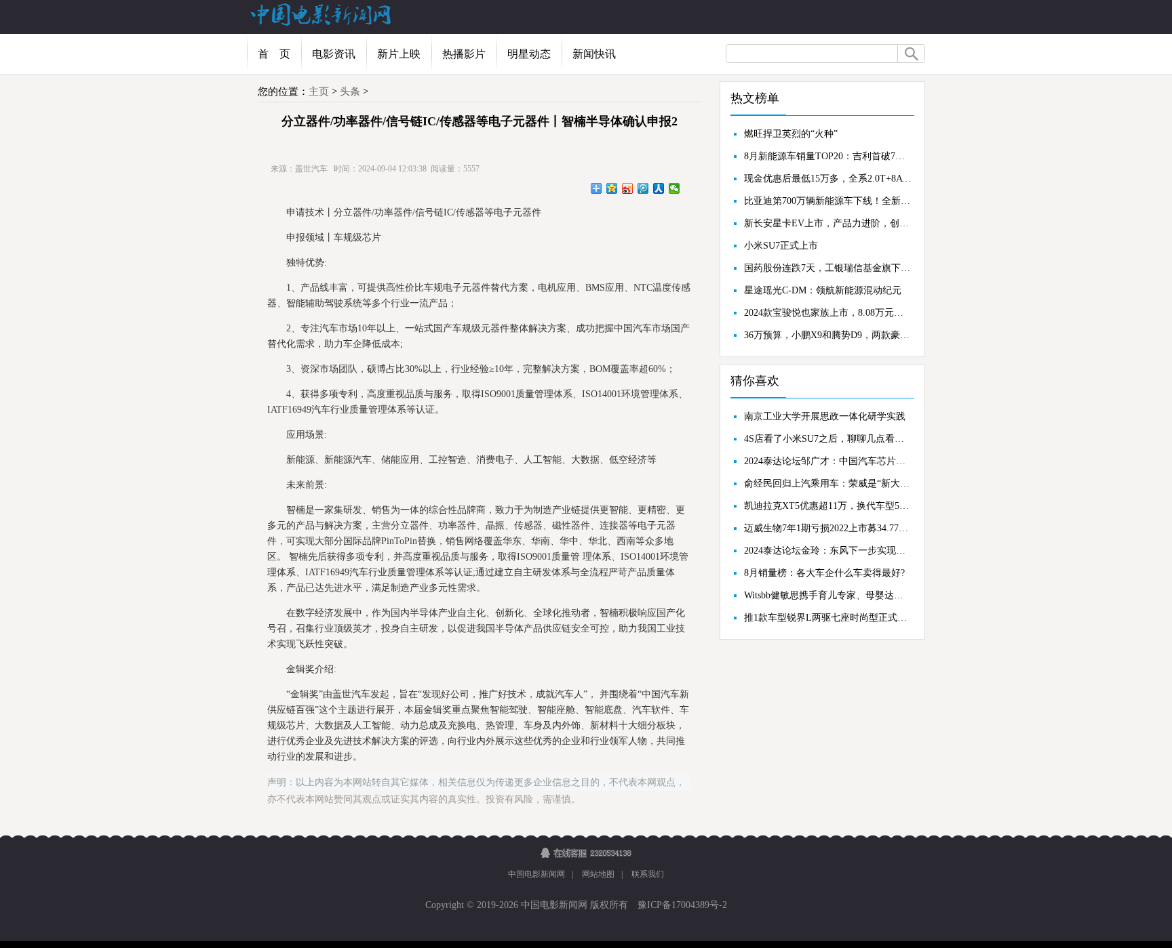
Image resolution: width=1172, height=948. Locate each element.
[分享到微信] (674, 188)
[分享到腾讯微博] (643, 188)
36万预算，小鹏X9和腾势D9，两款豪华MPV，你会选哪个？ (827, 335)
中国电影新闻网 (536, 874)
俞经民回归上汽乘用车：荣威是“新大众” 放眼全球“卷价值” (827, 483)
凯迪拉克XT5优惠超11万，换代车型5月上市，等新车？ (827, 506)
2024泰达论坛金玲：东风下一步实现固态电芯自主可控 (827, 550)
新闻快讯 (594, 54)
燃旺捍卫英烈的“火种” (791, 134)
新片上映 (399, 54)
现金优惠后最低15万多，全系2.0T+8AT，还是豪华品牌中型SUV (827, 178)
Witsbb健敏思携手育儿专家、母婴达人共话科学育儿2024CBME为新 (827, 595)
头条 (350, 91)
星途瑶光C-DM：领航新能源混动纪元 (822, 290)
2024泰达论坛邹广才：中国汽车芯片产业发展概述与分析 (827, 461)
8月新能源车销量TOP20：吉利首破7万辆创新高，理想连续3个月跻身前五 (827, 156)
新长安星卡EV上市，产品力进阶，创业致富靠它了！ (827, 223)
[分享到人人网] (659, 188)
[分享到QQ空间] (612, 188)
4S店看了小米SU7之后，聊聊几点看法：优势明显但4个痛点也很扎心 (827, 439)
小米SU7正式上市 (781, 246)
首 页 (274, 54)
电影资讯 (333, 54)
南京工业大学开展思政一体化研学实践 (824, 416)
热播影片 (464, 54)
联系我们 (647, 874)
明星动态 (529, 54)
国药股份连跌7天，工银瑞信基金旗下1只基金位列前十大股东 (827, 268)
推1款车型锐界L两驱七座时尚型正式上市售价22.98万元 (827, 618)
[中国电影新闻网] (321, 23)
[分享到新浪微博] (627, 188)
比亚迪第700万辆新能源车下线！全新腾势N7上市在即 (827, 201)
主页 (319, 91)
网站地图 (598, 874)
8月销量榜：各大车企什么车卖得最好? (824, 573)
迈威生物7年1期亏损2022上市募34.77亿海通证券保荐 (827, 528)
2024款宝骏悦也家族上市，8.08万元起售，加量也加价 (827, 313)
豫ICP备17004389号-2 (681, 905)
